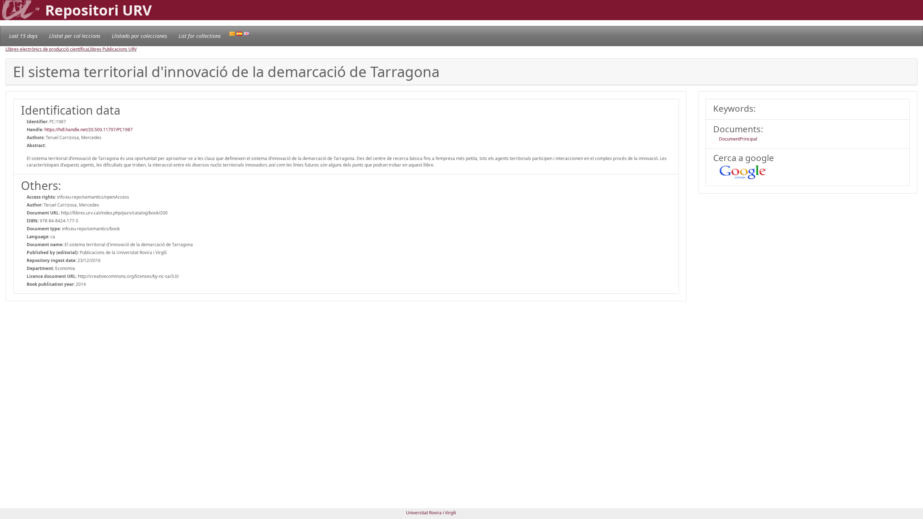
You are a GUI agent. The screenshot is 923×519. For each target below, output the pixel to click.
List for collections (199, 35)
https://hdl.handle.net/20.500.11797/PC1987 (88, 130)
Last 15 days (23, 35)
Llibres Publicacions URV (112, 49)
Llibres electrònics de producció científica (46, 49)
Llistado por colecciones (139, 35)
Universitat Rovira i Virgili (431, 513)
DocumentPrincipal (738, 139)
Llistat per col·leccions (74, 35)
